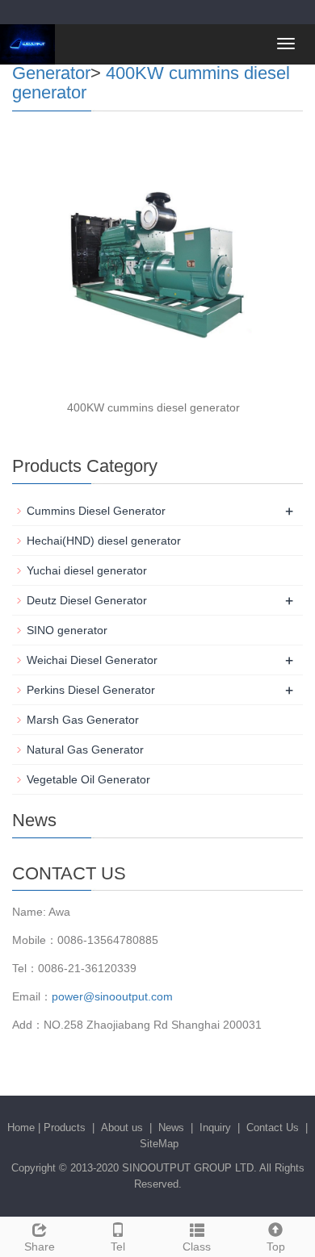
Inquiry (215, 1127)
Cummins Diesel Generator (96, 510)
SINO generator (67, 630)
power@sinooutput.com (112, 996)
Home (21, 1127)
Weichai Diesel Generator (92, 660)
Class (197, 1246)
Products (65, 1127)
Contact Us (272, 1127)
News (171, 1127)
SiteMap (159, 1144)
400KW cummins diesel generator (151, 82)
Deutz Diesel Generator (87, 600)
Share (39, 1246)
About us (122, 1127)
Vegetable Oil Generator (88, 779)
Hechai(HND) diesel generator (104, 540)
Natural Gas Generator (85, 749)
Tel (118, 1246)
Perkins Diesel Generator (91, 689)
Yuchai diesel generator (87, 570)
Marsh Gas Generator (83, 719)
